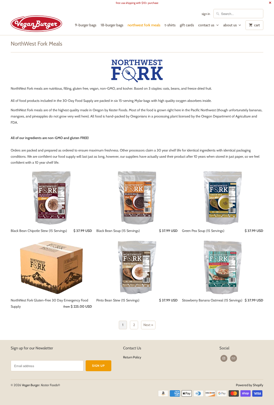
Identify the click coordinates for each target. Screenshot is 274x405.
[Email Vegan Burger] (233, 358)
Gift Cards (187, 25)
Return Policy (132, 357)
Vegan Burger (31, 385)
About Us (230, 25)
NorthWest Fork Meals (144, 25)
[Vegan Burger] (36, 20)
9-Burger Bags (85, 25)
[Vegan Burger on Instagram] (223, 358)
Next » (148, 325)
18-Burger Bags (112, 25)
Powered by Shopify (249, 385)
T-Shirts (170, 25)
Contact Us (206, 25)
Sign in (206, 14)
